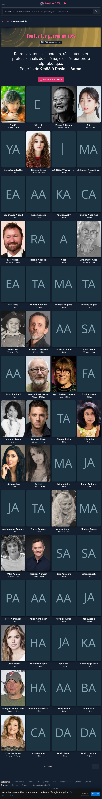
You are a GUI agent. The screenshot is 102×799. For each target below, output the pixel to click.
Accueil (5, 21)
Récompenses (65, 782)
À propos (25, 785)
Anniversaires (18, 782)
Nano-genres (43, 782)
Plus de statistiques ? (52, 79)
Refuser (85, 794)
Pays (54, 782)
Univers (88, 782)
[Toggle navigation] (3, 4)
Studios (78, 782)
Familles (31, 782)
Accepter (95, 794)
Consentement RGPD (41, 785)
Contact (15, 785)
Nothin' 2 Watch (55, 3)
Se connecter (52, 788)
